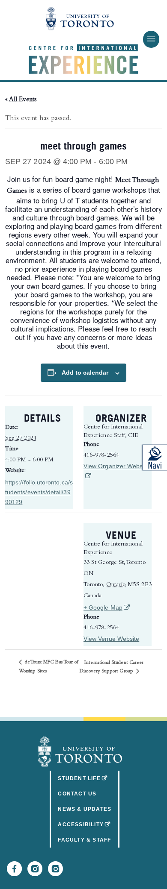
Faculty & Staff (84, 840)
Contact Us (77, 794)
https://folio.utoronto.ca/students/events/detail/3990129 (39, 492)
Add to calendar (85, 372)
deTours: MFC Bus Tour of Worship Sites (48, 667)
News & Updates (84, 809)
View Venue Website (111, 638)
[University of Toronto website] (80, 19)
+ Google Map (118, 607)
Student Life (88, 778)
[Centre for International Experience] (80, 751)
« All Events (21, 100)
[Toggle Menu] (151, 39)
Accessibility (88, 824)
